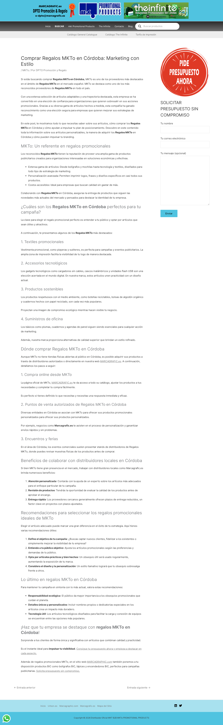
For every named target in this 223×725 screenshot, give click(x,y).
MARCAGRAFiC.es (110, 361)
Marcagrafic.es (87, 706)
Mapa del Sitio (104, 706)
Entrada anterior (24, 687)
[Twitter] (180, 705)
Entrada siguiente (138, 687)
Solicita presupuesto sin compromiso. (58, 670)
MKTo (25, 70)
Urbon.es (52, 706)
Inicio (43, 706)
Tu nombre (166, 123)
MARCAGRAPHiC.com (99, 661)
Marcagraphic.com (68, 706)
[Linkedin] (175, 705)
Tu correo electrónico (172, 138)
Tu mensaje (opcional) (173, 153)
